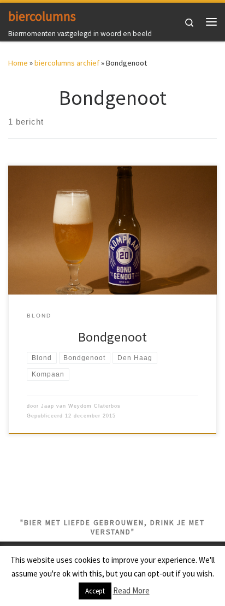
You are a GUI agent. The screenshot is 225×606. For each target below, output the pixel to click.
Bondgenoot (112, 337)
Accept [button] (95, 591)
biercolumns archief (66, 63)
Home (18, 63)
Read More (131, 590)
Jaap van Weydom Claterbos (81, 406)
